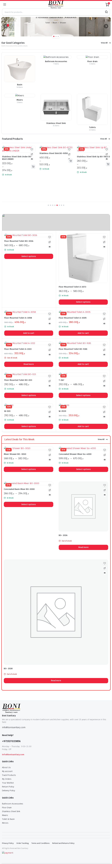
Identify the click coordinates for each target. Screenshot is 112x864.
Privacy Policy (8, 843)
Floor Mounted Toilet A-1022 (18, 349)
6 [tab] (59, 205)
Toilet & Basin (8, 819)
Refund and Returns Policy (63, 843)
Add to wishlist (31, 149)
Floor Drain (7, 807)
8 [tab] (63, 205)
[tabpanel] (56, 26)
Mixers (5, 815)
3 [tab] (58, 36)
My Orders (6, 779)
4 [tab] (54, 205)
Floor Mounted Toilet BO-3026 (18, 241)
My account (7, 771)
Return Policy (8, 786)
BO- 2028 (8, 668)
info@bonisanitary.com (13, 754)
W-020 (7, 411)
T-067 (61, 380)
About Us (6, 767)
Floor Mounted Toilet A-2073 (72, 287)
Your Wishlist (8, 783)
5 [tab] (57, 205)
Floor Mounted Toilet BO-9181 (73, 349)
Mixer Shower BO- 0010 (15, 454)
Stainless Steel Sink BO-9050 (53, 153)
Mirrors (5, 823)
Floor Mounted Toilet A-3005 (72, 318)
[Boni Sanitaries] (56, 4)
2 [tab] (56, 36)
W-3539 (62, 411)
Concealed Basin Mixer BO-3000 (19, 489)
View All (104, 43)
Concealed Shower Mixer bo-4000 (75, 454)
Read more (29, 364)
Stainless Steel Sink (11, 811)
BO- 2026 (63, 535)
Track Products (9, 775)
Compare (32, 154)
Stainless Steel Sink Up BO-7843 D (93, 156)
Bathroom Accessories (12, 803)
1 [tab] (53, 36)
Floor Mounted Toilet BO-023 (18, 380)
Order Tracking (22, 843)
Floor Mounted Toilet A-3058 (18, 318)
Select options (33, 166)
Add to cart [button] (28, 333)
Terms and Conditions (40, 843)
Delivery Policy (8, 790)
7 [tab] (61, 205)
